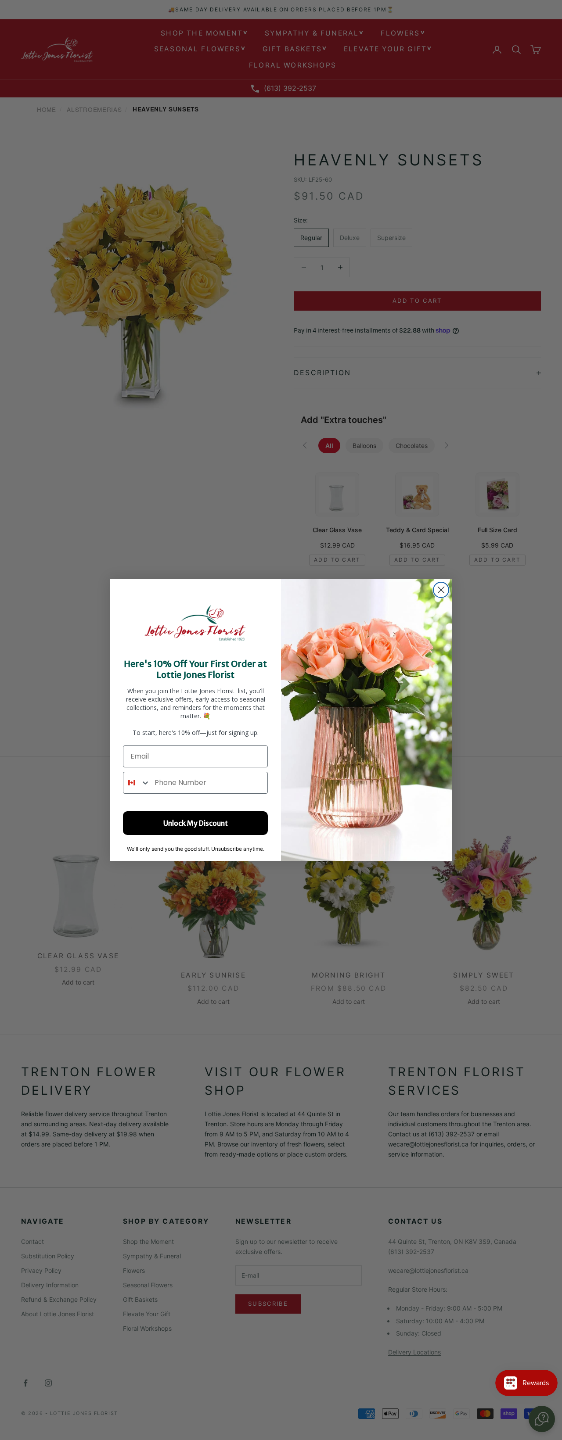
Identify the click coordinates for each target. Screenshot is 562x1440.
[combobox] (136, 782)
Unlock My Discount (195, 823)
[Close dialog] (441, 590)
